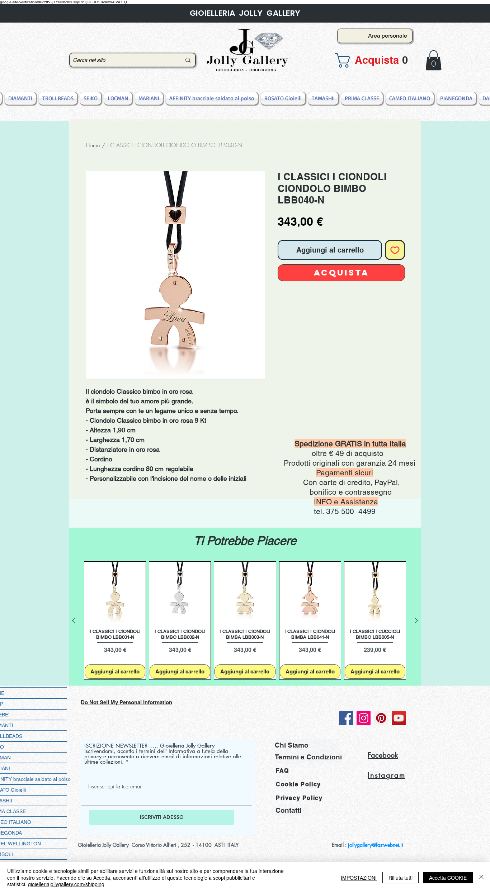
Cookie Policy (298, 784)
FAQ (282, 770)
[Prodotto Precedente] (73, 620)
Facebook (383, 755)
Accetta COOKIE (448, 877)
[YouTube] (399, 718)
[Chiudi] (481, 877)
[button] (372, 60)
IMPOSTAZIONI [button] (359, 877)
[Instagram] (364, 718)
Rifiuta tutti (400, 877)
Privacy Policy (299, 797)
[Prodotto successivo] (416, 620)
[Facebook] (346, 718)
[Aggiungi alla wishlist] (395, 250)
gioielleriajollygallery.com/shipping (66, 884)
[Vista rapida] (115, 592)
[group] (245, 620)
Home (93, 145)
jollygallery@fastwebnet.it (375, 844)
